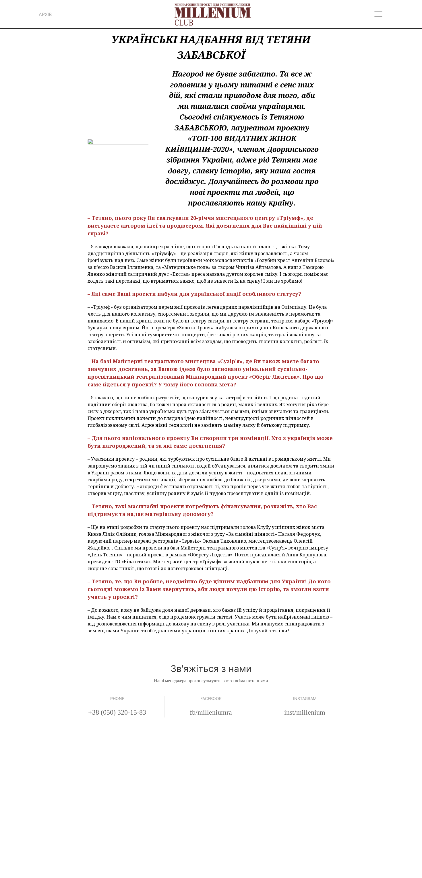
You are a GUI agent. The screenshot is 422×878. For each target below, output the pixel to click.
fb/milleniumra (211, 712)
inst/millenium (304, 712)
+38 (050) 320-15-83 (117, 712)
